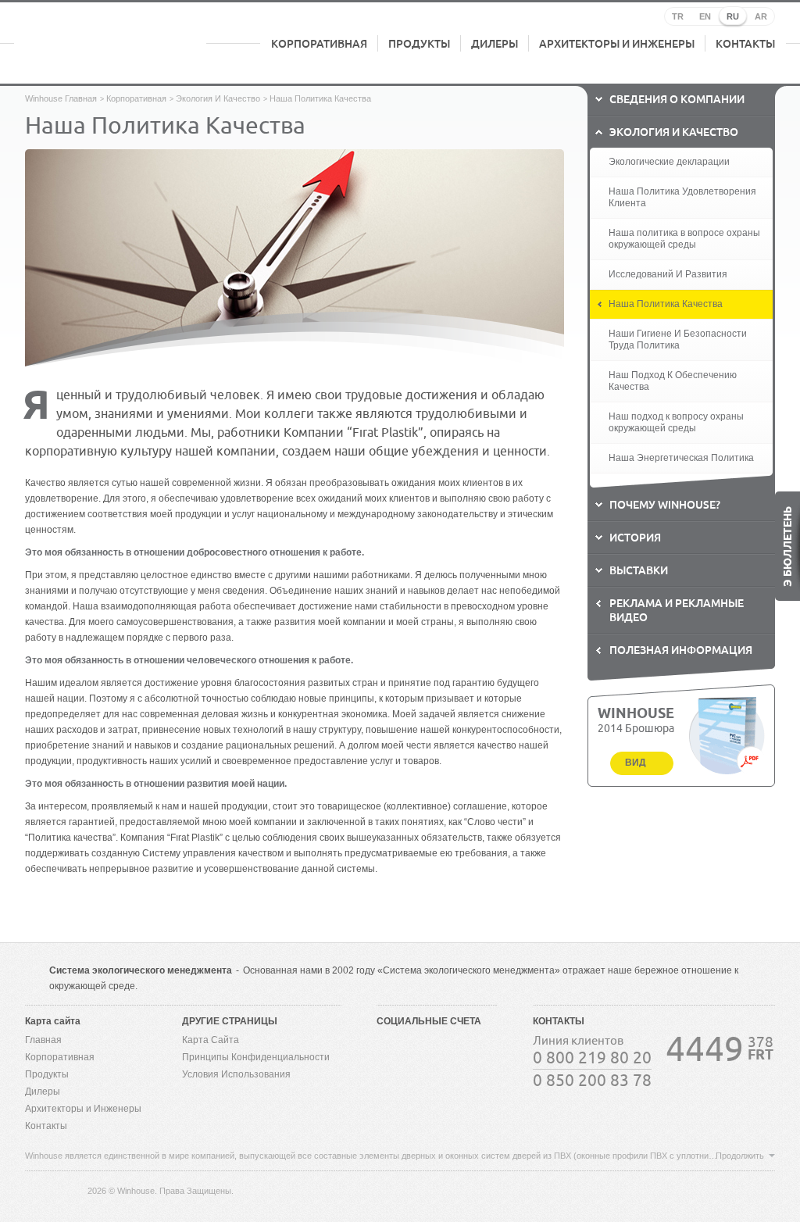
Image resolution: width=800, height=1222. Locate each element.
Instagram (390, 1080)
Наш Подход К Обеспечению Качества (673, 381)
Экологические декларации (669, 161)
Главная (43, 1039)
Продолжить (740, 1155)
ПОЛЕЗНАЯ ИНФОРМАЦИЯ (680, 650)
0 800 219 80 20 (592, 1058)
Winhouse (110, 43)
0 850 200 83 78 (592, 1081)
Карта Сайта (210, 1039)
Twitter (421, 1049)
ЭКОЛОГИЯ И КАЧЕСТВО (673, 132)
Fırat (52, 1191)
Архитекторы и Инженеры (83, 1108)
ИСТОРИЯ (635, 538)
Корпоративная (136, 98)
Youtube (452, 1049)
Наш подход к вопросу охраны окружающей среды (676, 422)
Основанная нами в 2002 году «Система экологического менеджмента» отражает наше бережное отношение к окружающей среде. (393, 978)
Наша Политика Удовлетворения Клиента (682, 197)
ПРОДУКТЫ (419, 44)
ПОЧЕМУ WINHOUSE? (664, 505)
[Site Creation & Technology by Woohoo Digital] (752, 1189)
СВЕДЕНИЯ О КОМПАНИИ (677, 99)
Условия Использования (236, 1074)
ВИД (635, 762)
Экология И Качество (218, 98)
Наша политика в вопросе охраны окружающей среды (684, 238)
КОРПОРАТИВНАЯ (319, 44)
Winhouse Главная (61, 98)
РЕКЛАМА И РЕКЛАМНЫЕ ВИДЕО (676, 610)
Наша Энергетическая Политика (681, 457)
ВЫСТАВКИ (638, 570)
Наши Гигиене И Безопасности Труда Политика (678, 339)
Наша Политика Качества (666, 303)
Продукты (47, 1074)
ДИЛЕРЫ (494, 44)
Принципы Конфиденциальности (256, 1057)
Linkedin (483, 1049)
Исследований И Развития (668, 274)
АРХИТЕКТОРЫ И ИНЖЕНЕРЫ (617, 44)
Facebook (390, 1049)
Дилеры (42, 1091)
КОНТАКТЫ (745, 44)
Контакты (46, 1125)
